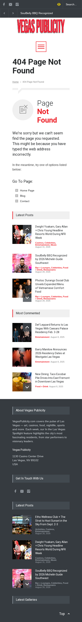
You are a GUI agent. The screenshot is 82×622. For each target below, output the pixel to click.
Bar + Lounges (42, 268)
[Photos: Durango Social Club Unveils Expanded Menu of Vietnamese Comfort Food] (21, 288)
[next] (27, 297)
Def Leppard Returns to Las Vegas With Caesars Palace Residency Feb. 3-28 (51, 328)
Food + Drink (41, 386)
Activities (40, 529)
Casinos (39, 243)
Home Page (27, 190)
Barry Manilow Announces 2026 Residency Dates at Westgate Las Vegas (51, 353)
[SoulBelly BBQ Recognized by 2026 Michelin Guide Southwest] (21, 263)
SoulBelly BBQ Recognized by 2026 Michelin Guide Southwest (36, 13)
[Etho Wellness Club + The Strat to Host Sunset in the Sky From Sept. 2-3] (21, 524)
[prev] (27, 229)
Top (62, 614)
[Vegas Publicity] (41, 29)
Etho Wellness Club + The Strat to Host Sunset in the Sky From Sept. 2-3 (51, 520)
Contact (24, 201)
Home (15, 82)
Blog (22, 195)
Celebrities (50, 243)
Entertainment (42, 245)
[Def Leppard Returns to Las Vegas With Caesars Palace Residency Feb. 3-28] (21, 332)
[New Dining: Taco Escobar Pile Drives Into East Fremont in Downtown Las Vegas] (21, 381)
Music (54, 245)
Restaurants (49, 270)
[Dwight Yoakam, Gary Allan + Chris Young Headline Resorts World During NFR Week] (21, 234)
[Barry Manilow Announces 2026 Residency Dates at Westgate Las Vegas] (21, 357)
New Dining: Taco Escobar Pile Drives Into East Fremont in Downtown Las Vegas (52, 378)
